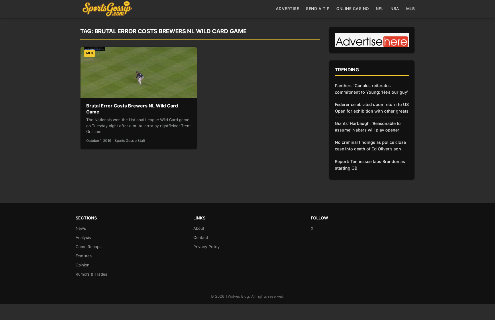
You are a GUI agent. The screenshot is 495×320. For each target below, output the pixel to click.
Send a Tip (317, 8)
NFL (380, 8)
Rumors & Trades (91, 274)
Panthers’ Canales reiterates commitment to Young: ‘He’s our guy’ (371, 89)
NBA (394, 8)
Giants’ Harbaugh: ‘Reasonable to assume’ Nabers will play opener (368, 126)
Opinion (82, 265)
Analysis (83, 237)
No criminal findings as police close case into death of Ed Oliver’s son (370, 145)
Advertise (287, 8)
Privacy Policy (206, 246)
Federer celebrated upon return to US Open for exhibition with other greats (372, 107)
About (198, 228)
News (81, 228)
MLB (410, 8)
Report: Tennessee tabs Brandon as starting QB (370, 164)
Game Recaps (88, 246)
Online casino (352, 8)
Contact (200, 237)
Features (84, 256)
